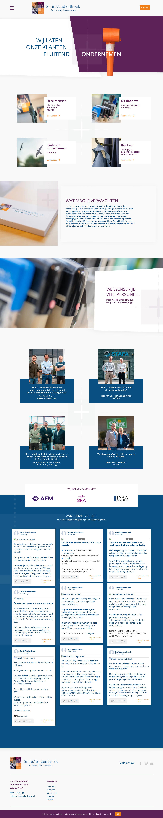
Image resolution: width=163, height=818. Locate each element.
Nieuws (50, 796)
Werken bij (52, 793)
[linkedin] (151, 763)
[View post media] (34, 539)
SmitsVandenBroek (82, 550)
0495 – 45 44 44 (17, 793)
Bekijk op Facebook (47, 580)
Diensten (51, 789)
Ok (118, 814)
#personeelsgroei (137, 633)
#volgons (83, 571)
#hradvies (132, 631)
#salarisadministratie (119, 633)
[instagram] (146, 763)
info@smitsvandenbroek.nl (22, 796)
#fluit (82, 633)
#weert (75, 571)
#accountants (86, 569)
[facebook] (140, 763)
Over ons (51, 786)
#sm (16, 716)
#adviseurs (66, 571)
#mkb (111, 636)
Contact (50, 799)
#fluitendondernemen (125, 636)
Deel (44, 582)
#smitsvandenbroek (70, 569)
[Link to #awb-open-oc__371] (12, 8)
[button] (22, 581)
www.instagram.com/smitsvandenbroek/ (80, 555)
